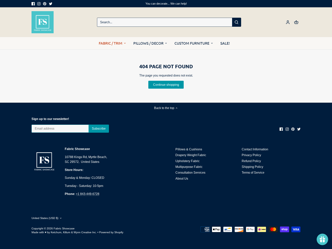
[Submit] (236, 22)
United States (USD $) (45, 218)
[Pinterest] (44, 4)
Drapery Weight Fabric (190, 155)
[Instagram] (39, 4)
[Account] (288, 22)
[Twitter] (50, 4)
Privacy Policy (251, 155)
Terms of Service (253, 172)
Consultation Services (190, 172)
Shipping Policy (252, 166)
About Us (181, 178)
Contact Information (255, 149)
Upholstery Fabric (187, 161)
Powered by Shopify (111, 232)
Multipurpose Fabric (189, 166)
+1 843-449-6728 (87, 194)
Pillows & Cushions (188, 149)
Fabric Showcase (64, 228)
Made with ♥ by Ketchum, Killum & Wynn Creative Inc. (64, 232)
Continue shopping (166, 84)
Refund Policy (251, 161)
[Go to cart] (296, 22)
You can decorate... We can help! (166, 3)
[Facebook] (33, 4)
